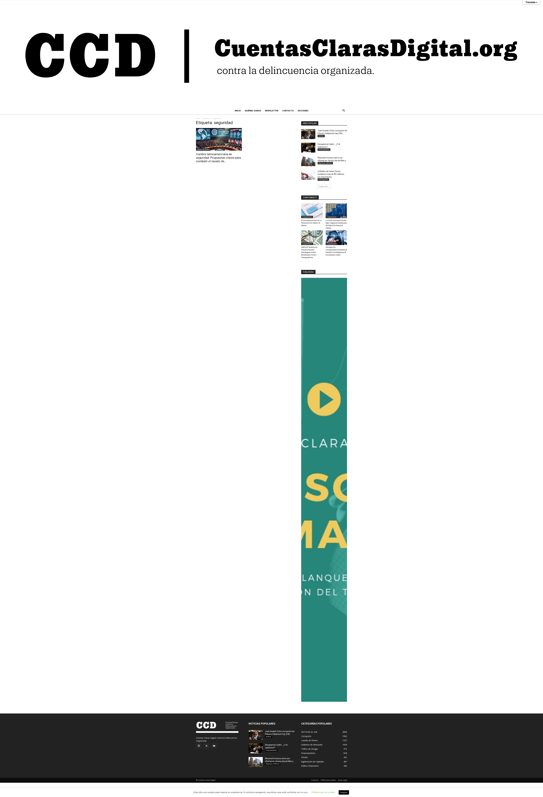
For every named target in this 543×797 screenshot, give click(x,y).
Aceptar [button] (343, 792)
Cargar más (323, 186)
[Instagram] (199, 746)
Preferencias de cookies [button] (323, 792)
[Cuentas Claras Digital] (271, 53)
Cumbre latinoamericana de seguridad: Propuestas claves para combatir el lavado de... (218, 157)
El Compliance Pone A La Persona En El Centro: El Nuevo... (311, 223)
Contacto (314, 780)
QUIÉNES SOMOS (253, 110)
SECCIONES (303, 110)
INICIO (238, 110)
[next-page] (307, 261)
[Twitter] (206, 746)
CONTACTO (288, 110)
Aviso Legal (342, 780)
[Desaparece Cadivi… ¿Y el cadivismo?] (308, 148)
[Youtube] (214, 746)
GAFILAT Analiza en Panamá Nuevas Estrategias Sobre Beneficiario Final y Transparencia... (309, 252)
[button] (343, 111)
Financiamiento (323, 149)
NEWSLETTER (271, 110)
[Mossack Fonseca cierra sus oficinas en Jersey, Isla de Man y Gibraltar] (308, 161)
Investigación (323, 179)
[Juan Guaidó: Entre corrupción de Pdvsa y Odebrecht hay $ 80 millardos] (308, 134)
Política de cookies (328, 780)
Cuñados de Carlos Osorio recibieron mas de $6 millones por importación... (331, 174)
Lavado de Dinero (203, 149)
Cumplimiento (307, 217)
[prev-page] (303, 261)
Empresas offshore (325, 163)
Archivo (321, 136)
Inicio (198, 118)
